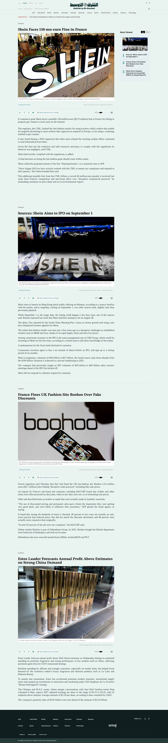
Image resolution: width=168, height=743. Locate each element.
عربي (19, 3)
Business (81, 13)
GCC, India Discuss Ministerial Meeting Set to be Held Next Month (51, 16)
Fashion (115, 13)
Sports (96, 13)
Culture (89, 13)
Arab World (41, 13)
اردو (36, 3)
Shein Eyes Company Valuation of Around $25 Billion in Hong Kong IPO (136, 73)
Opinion (56, 13)
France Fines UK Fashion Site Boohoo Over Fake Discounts (136, 64)
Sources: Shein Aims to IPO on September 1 (55, 213)
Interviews (64, 13)
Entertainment (105, 13)
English (25, 3)
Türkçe (31, 3)
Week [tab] (147, 32)
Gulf (33, 13)
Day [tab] (143, 32)
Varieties (73, 13)
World (49, 13)
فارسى (40, 3)
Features (123, 13)
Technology (132, 13)
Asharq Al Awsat (24, 105)
